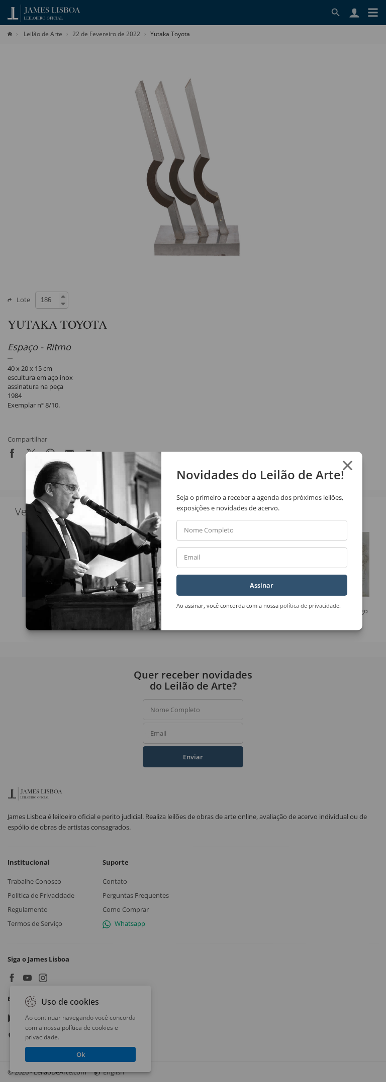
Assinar (261, 585)
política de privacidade (309, 605)
